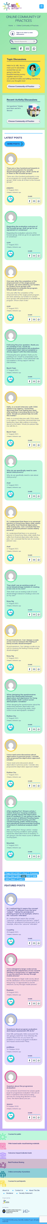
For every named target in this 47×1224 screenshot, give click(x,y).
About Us (5, 1190)
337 (29, 876)
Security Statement (25, 1193)
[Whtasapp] (38, 943)
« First (24, 873)
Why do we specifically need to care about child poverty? (22, 471)
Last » (21, 879)
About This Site (34, 1190)
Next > (14, 879)
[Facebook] (29, 943)
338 (34, 876)
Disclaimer (9, 1193)
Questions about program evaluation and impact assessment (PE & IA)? (22, 1030)
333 (7, 876)
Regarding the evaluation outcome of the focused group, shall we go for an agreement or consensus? (22, 228)
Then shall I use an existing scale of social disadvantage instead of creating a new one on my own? (23, 587)
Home (10, 25)
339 (7, 879)
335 (18, 876)
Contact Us (19, 1190)
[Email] (34, 943)
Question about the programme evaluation (20, 1087)
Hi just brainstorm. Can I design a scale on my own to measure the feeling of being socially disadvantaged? (22, 641)
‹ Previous (33, 873)
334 (12, 876)
